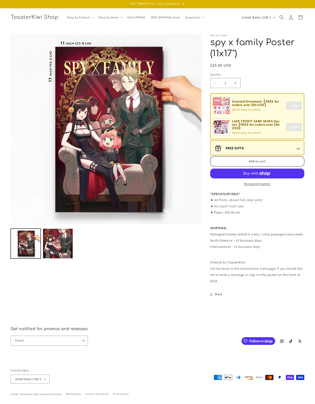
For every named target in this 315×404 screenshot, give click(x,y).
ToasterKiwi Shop (29, 394)
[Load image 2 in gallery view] (58, 244)
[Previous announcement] (12, 4)
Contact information (97, 393)
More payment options (257, 183)
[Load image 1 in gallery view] (26, 244)
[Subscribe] (83, 341)
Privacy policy (121, 393)
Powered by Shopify (51, 394)
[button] (80, 17)
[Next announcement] (303, 4)
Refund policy (73, 393)
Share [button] (218, 294)
